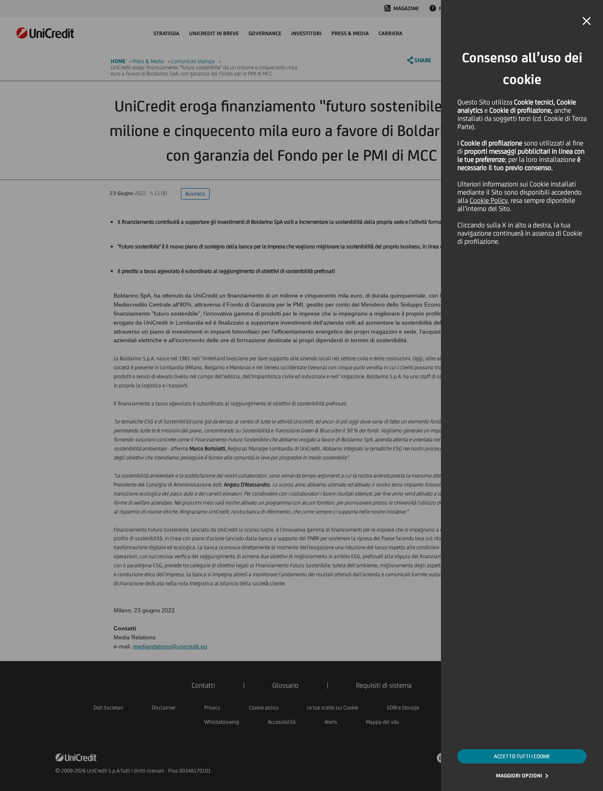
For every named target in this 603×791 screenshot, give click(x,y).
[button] (586, 21)
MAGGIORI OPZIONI (519, 776)
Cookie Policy (488, 200)
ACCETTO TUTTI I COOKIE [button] (522, 756)
